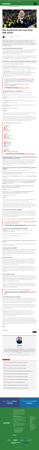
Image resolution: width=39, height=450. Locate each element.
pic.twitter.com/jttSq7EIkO (24, 289)
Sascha (6, 6)
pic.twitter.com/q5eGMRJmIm (10, 85)
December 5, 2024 (30, 154)
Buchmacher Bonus (32, 418)
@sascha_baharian (19, 36)
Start (3, 6)
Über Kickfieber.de (32, 424)
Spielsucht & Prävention (33, 426)
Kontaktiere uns (32, 425)
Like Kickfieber (10, 403)
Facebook (14, 401)
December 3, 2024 (24, 87)
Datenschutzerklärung (33, 427)
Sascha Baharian (11, 36)
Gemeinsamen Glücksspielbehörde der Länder (19, 425)
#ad (5, 222)
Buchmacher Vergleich (33, 417)
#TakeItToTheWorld (28, 221)
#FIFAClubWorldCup (21, 78)
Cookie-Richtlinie (32, 428)
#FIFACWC (34, 221)
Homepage (31, 416)
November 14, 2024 (30, 225)
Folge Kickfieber (29, 403)
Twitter (34, 401)
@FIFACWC (25, 219)
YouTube (31, 423)
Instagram (31, 422)
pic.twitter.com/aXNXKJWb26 (12, 222)
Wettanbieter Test (32, 419)
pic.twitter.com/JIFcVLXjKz (12, 151)
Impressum (31, 429)
